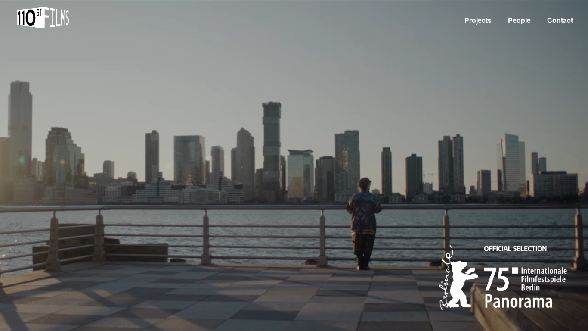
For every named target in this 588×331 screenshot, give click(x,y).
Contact (560, 20)
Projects (478, 20)
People (519, 20)
